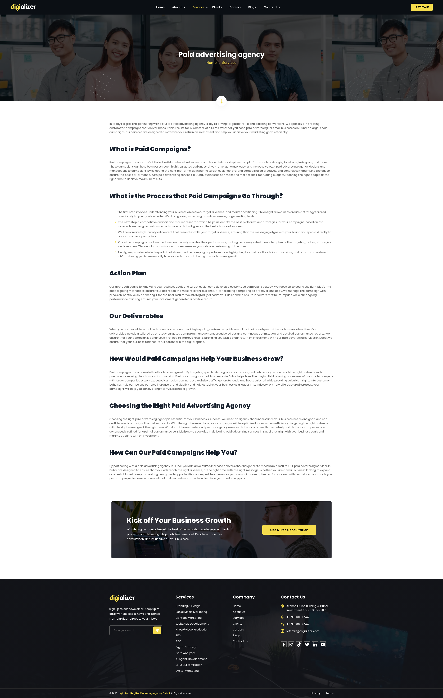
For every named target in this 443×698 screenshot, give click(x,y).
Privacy (315, 693)
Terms (330, 693)
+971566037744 (297, 617)
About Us (178, 7)
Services (198, 7)
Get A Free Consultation (289, 530)
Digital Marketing (187, 671)
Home (160, 7)
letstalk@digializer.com (302, 631)
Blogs (252, 7)
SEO (178, 635)
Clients (217, 7)
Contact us (272, 7)
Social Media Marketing (191, 612)
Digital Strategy (186, 647)
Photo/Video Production (192, 630)
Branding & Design (188, 606)
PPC (178, 641)
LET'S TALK (422, 7)
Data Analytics (186, 653)
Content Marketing (189, 618)
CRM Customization (189, 665)
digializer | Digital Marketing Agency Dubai (144, 693)
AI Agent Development (191, 659)
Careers (235, 7)
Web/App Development (192, 624)
